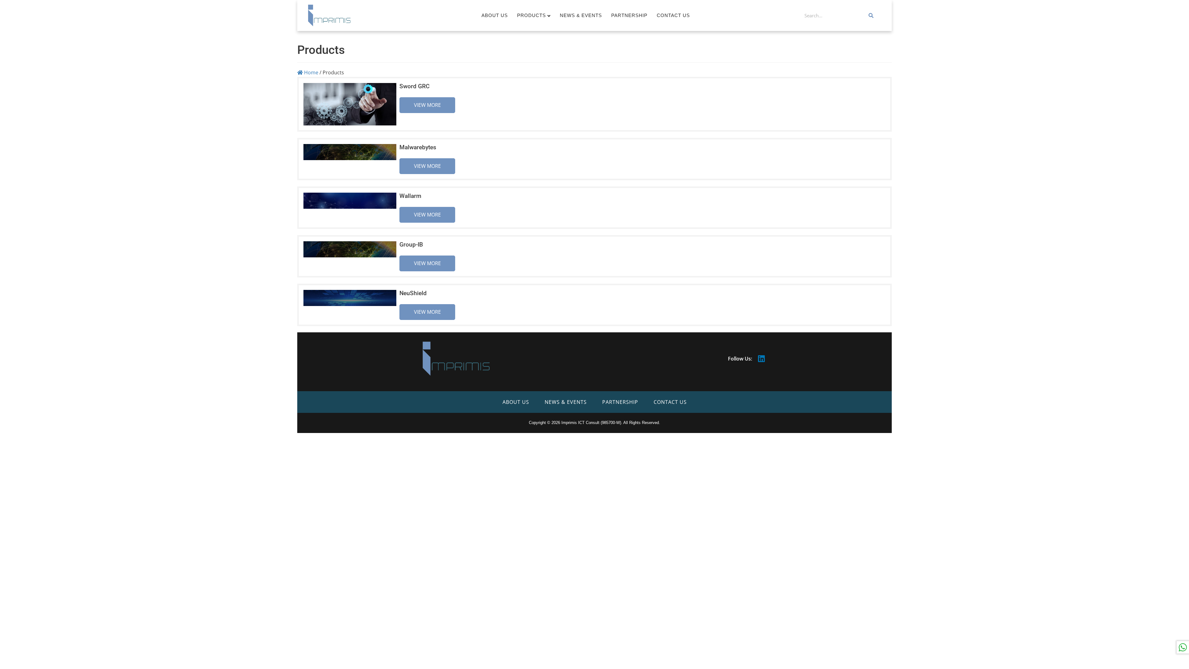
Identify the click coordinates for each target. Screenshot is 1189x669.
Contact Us (673, 15)
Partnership (629, 15)
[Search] (871, 15)
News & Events (581, 15)
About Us (494, 15)
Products (531, 15)
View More (427, 105)
